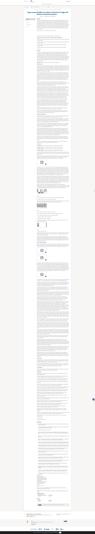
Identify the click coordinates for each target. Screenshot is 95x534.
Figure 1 (43, 246)
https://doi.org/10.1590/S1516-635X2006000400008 (51, 9)
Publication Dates (28, 24)
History (27, 26)
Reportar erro (94, 190)
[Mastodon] (32, 524)
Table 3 (52, 268)
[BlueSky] (31, 524)
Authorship (41, 16)
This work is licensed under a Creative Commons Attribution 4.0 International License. (53, 504)
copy (59, 9)
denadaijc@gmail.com (40, 485)
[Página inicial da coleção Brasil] (27, 522)
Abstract (27, 19)
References (28, 22)
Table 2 (39, 244)
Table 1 (62, 158)
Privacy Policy (56, 532)
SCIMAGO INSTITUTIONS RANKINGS (50, 16)
